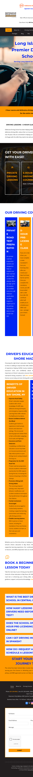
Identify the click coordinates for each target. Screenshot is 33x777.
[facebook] (26, 703)
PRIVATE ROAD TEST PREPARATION (11, 241)
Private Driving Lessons (12, 176)
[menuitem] (8, 30)
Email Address (13, 720)
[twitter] (29, 703)
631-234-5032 (13, 691)
